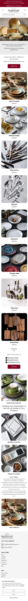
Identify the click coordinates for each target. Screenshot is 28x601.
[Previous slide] (1, 37)
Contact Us (9, 5)
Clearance (4, 564)
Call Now (14, 366)
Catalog (3, 556)
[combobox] (14, 14)
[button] (2, 9)
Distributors (4, 560)
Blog (2, 566)
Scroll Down (14, 348)
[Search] (24, 14)
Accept (13, 590)
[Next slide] (3, 37)
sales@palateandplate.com (11, 544)
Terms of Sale (4, 573)
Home (2, 555)
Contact (3, 558)
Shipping (3, 575)
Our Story (3, 562)
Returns (3, 576)
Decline (13, 594)
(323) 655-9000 (18, 5)
